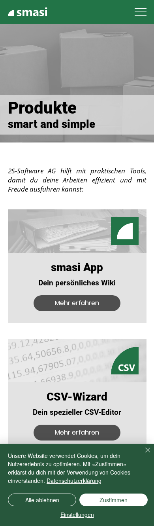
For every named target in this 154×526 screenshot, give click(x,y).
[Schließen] (142, 454)
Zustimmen (114, 500)
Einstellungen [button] (77, 514)
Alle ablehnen (42, 500)
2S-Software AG (32, 170)
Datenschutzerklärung (74, 480)
